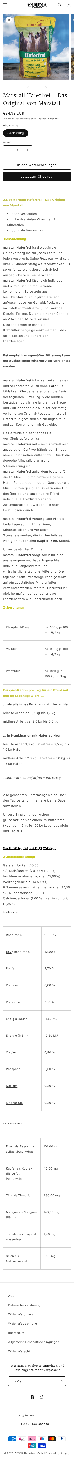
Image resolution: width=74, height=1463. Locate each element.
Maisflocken (19, 871)
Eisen (10, 1146)
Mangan (12, 1212)
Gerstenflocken (15, 865)
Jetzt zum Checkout (37, 176)
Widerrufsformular (21, 1314)
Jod (9, 1234)
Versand (20, 118)
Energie (11, 1019)
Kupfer (43, 541)
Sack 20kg (15, 133)
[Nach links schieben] (27, 87)
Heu (47, 535)
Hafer (53, 386)
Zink (53, 541)
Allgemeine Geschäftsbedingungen (33, 1342)
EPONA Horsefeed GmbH (30, 1453)
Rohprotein (14, 935)
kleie (27, 882)
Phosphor (13, 1069)
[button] (5, 5)
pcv (9, 951)
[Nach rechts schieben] (46, 87)
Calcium (11, 1052)
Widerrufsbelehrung (22, 1323)
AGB (11, 1295)
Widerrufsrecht (19, 1351)
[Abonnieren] (61, 1381)
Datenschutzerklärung (24, 1305)
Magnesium (14, 1102)
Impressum (16, 1332)
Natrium (11, 1085)
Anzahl (7, 142)
